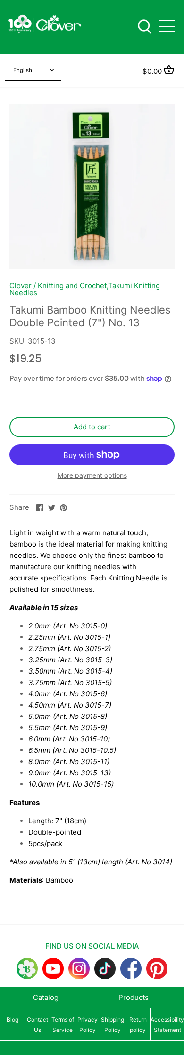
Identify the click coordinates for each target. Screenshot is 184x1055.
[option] (92, 186)
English (22, 70)
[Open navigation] (167, 26)
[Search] (144, 26)
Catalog (46, 997)
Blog (12, 1019)
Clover (20, 285)
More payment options (92, 475)
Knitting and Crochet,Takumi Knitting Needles (84, 289)
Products (133, 997)
